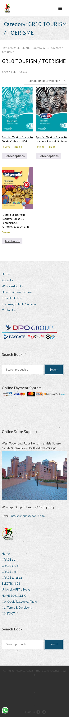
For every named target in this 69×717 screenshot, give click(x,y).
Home (5, 47)
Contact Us (9, 310)
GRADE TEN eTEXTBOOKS (26, 47)
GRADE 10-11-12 (12, 577)
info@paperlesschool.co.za (28, 516)
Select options (15, 156)
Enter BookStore (12, 298)
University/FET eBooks (16, 589)
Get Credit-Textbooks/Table (19, 601)
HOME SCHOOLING (14, 595)
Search (54, 369)
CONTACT (8, 613)
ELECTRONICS (11, 583)
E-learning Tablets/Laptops (19, 304)
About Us (7, 280)
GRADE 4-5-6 (10, 565)
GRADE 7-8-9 (10, 571)
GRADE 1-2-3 (10, 559)
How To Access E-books (17, 292)
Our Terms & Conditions (17, 607)
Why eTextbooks (12, 286)
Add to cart (12, 241)
